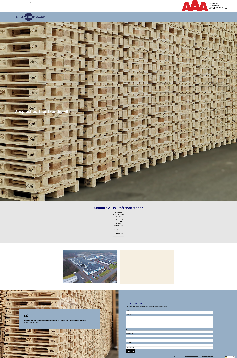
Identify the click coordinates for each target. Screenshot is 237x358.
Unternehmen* (129, 333)
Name (127, 329)
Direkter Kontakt (148, 2)
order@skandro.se (118, 225)
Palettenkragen (130, 15)
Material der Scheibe (144, 15)
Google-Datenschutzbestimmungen (191, 356)
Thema (127, 310)
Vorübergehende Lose (155, 15)
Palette (137, 15)
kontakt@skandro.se (118, 233)
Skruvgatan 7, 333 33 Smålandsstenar (32, 2)
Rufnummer (128, 338)
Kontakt (174, 15)
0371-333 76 (118, 231)
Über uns (169, 15)
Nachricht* (128, 314)
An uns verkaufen (163, 15)
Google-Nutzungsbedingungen (207, 356)
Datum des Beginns (123, 15)
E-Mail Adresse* (129, 342)
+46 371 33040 (90, 2)
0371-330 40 (118, 223)
